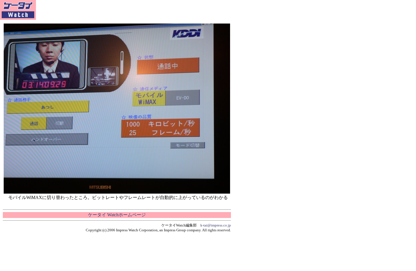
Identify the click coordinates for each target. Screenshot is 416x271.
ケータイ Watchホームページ (117, 214)
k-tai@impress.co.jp (215, 225)
